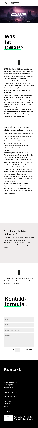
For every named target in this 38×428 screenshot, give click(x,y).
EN (8, 406)
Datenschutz (8, 403)
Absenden (28, 350)
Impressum (7, 401)
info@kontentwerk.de (11, 396)
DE (5, 406)
